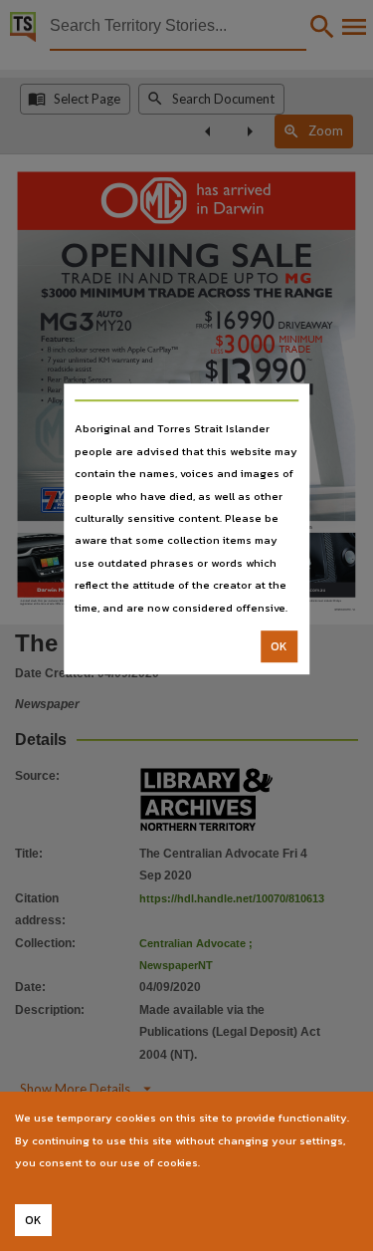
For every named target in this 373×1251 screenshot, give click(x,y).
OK (279, 646)
